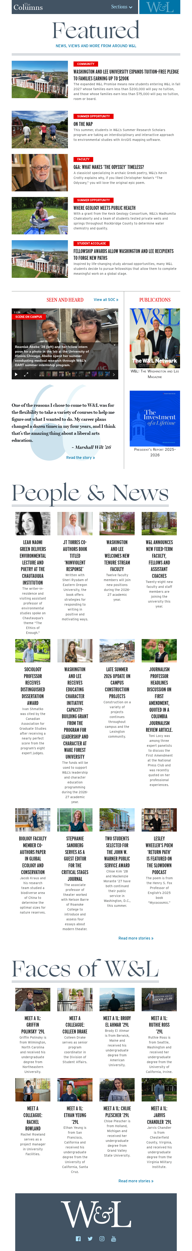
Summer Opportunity (93, 116)
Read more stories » (135, 938)
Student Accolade (91, 243)
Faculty (83, 159)
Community (85, 64)
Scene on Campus (28, 316)
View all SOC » (106, 299)
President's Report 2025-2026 (155, 452)
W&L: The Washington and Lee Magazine (155, 374)
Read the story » (80, 457)
